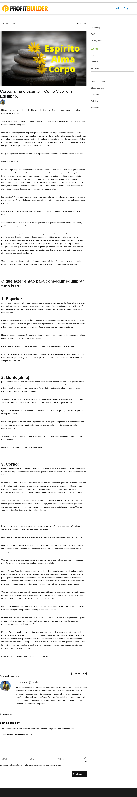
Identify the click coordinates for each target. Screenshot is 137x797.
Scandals (95, 108)
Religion (94, 101)
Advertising (95, 27)
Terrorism (95, 68)
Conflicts (94, 62)
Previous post (8, 23)
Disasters (95, 75)
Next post (81, 23)
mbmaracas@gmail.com (42, 102)
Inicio (117, 8)
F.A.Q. (93, 34)
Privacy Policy (96, 41)
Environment (96, 94)
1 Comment (79, 102)
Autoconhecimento (61, 102)
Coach (71, 102)
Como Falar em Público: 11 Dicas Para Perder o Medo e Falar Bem (41, 23)
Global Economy (98, 81)
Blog (126, 8)
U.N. (93, 55)
